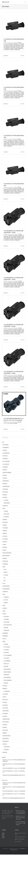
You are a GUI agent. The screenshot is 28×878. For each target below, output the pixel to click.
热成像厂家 (16, 143)
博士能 (5, 569)
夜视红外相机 (5, 522)
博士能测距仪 (6, 597)
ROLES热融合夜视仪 (8, 624)
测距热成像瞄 (18, 46)
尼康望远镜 (5, 530)
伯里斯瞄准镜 (5, 466)
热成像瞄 (15, 48)
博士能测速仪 (6, 749)
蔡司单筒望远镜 (6, 721)
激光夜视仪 (5, 608)
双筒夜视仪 (5, 494)
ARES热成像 (6, 616)
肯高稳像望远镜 (7, 502)
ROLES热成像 (6, 622)
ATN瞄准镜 (6, 644)
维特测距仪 (6, 602)
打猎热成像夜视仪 (16, 93)
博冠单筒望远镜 (6, 480)
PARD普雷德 (9, 43)
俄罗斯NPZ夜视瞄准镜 (7, 472)
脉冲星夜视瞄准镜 (7, 677)
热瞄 (16, 144)
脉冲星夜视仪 (5, 705)
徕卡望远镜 (5, 536)
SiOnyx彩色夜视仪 (6, 461)
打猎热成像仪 (10, 93)
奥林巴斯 (5, 572)
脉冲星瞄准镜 (5, 713)
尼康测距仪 (5, 533)
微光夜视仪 (5, 541)
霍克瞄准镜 (6, 683)
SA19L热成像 (21, 43)
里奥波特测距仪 (6, 741)
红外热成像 (11, 49)
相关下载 (4, 638)
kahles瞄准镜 (6, 649)
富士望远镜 (6, 575)
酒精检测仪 (5, 732)
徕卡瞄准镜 (6, 666)
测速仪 (4, 605)
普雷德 (9, 46)
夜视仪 (4, 508)
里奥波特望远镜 (6, 738)
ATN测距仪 (5, 450)
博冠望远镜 (5, 483)
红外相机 (4, 696)
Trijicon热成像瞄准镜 (8, 655)
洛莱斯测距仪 (5, 591)
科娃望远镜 (5, 685)
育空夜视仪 (5, 702)
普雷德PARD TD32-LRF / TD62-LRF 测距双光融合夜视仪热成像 (20, 818)
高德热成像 (5, 752)
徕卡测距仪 (6, 599)
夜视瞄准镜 (5, 519)
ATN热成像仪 (6, 619)
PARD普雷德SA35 (15, 43)
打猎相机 (4, 544)
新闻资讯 (4, 550)
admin (6, 42)
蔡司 (5, 580)
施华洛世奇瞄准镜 (7, 669)
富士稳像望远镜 (7, 691)
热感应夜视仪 (17, 142)
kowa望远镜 (6, 500)
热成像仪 (14, 47)
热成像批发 (12, 48)
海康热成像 (6, 627)
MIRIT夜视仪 (5, 455)
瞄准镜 (4, 641)
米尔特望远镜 (5, 694)
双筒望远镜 (5, 497)
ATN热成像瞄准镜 (6, 453)
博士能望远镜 (5, 489)
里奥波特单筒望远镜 (6, 735)
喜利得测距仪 (5, 505)
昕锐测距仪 (5, 558)
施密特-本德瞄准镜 (7, 671)
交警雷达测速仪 (7, 746)
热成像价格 (18, 47)
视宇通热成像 (6, 630)
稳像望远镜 (5, 688)
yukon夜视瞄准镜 (7, 660)
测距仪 (4, 594)
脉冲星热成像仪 (6, 710)
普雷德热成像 (13, 46)
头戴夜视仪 (5, 525)
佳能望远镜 (5, 469)
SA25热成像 (6, 93)
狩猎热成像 (7, 49)
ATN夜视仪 (6, 511)
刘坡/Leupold (6, 663)
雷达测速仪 (5, 744)
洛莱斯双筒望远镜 (6, 588)
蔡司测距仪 (5, 727)
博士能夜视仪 (6, 516)
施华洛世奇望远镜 (6, 555)
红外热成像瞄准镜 (16, 49)
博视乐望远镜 (5, 491)
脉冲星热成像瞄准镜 (7, 680)
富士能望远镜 (5, 527)
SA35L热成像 (14, 235)
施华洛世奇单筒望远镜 (7, 552)
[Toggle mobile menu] (25, 2)
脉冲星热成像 (5, 707)
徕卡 (5, 577)
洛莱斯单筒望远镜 (6, 586)
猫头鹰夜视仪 (5, 635)
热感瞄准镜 (8, 47)
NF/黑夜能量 (5, 458)
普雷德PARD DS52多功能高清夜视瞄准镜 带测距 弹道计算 (14, 775)
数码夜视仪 (5, 547)
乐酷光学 (22, 848)
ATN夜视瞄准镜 (6, 447)
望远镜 (4, 566)
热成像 (11, 47)
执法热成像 (6, 46)
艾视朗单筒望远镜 (6, 719)
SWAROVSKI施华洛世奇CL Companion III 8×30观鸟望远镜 (14, 768)
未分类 (4, 583)
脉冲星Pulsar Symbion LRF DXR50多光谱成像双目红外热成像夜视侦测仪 (20, 812)
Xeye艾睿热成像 (6, 464)
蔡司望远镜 (5, 724)
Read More (6, 55)
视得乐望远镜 (5, 730)
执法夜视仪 (22, 93)
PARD (8, 423)
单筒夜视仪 (5, 475)
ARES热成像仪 (5, 444)
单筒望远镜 (5, 478)
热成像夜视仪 (7, 48)
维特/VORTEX (5, 699)
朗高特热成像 (6, 674)
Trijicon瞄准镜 (6, 658)
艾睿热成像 (5, 716)
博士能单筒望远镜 (6, 486)
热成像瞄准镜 (20, 48)
